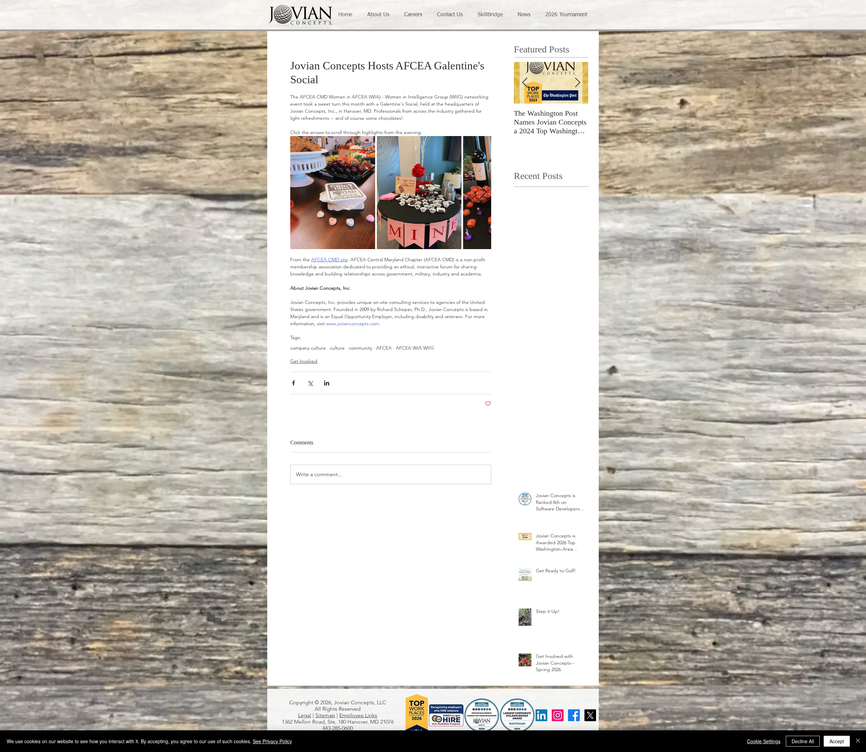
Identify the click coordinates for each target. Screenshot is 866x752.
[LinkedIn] (541, 715)
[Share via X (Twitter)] (310, 383)
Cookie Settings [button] (763, 741)
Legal (304, 715)
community (360, 348)
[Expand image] (332, 192)
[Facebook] (574, 715)
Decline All (803, 741)
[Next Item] (577, 83)
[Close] (858, 741)
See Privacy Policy (272, 741)
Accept (836, 741)
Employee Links (358, 715)
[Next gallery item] (483, 192)
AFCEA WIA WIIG (415, 348)
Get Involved (303, 361)
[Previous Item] (525, 83)
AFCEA (384, 348)
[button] (380, 15)
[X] (590, 715)
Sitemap (325, 715)
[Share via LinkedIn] (326, 383)
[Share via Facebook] (293, 383)
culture (337, 348)
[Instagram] (558, 715)
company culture (308, 348)
